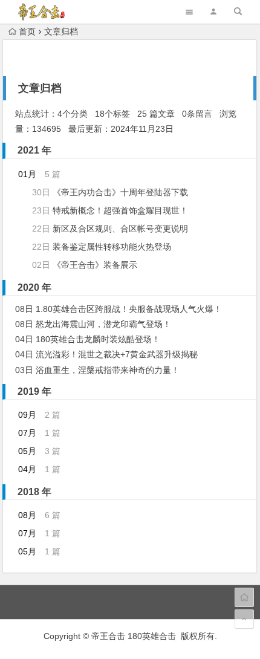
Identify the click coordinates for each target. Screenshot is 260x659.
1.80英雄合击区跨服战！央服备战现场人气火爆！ (129, 309)
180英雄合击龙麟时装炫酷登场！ (98, 339)
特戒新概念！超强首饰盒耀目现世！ (120, 210)
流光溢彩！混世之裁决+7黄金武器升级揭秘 (117, 354)
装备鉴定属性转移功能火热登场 (112, 247)
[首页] (244, 597)
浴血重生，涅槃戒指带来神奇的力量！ (108, 370)
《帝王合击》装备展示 (95, 265)
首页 (27, 31)
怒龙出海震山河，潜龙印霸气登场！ (103, 324)
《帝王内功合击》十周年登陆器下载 (120, 192)
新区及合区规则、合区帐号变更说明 (120, 228)
